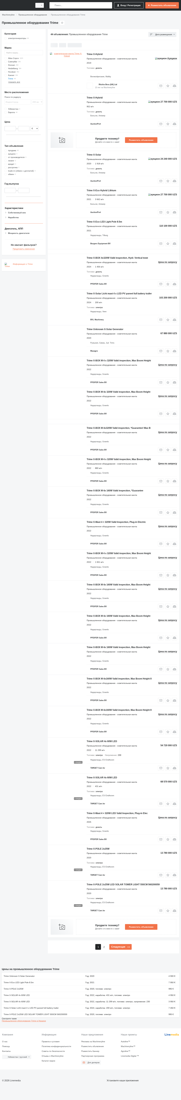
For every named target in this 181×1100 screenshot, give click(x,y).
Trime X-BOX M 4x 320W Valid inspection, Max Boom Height (118, 392)
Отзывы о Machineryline (52, 1056)
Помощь (6, 1046)
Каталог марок (48, 1061)
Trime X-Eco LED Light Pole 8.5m (104, 222)
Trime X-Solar (94, 155)
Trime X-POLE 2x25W (98, 849)
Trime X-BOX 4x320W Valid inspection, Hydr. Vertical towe (117, 258)
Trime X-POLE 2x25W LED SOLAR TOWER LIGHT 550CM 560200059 (123, 884)
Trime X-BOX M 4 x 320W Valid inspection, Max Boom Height (119, 360)
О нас (4, 1041)
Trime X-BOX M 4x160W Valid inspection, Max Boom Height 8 (119, 678)
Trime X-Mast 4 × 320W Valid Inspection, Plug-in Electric (116, 522)
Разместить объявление (141, 140)
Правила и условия (51, 1041)
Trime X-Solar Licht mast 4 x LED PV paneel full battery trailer (119, 293)
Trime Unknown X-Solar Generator (105, 329)
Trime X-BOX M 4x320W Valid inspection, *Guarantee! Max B (119, 428)
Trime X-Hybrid (95, 54)
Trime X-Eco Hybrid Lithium (101, 190)
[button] (167, 85)
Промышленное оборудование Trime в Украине (24, 1021)
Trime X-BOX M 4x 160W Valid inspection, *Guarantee (115, 490)
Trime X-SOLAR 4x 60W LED (102, 741)
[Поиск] (52, 5)
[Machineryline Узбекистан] (17, 5)
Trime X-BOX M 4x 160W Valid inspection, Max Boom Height (118, 584)
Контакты (6, 1051)
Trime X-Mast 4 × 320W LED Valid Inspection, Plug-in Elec (117, 813)
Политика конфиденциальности (56, 1046)
